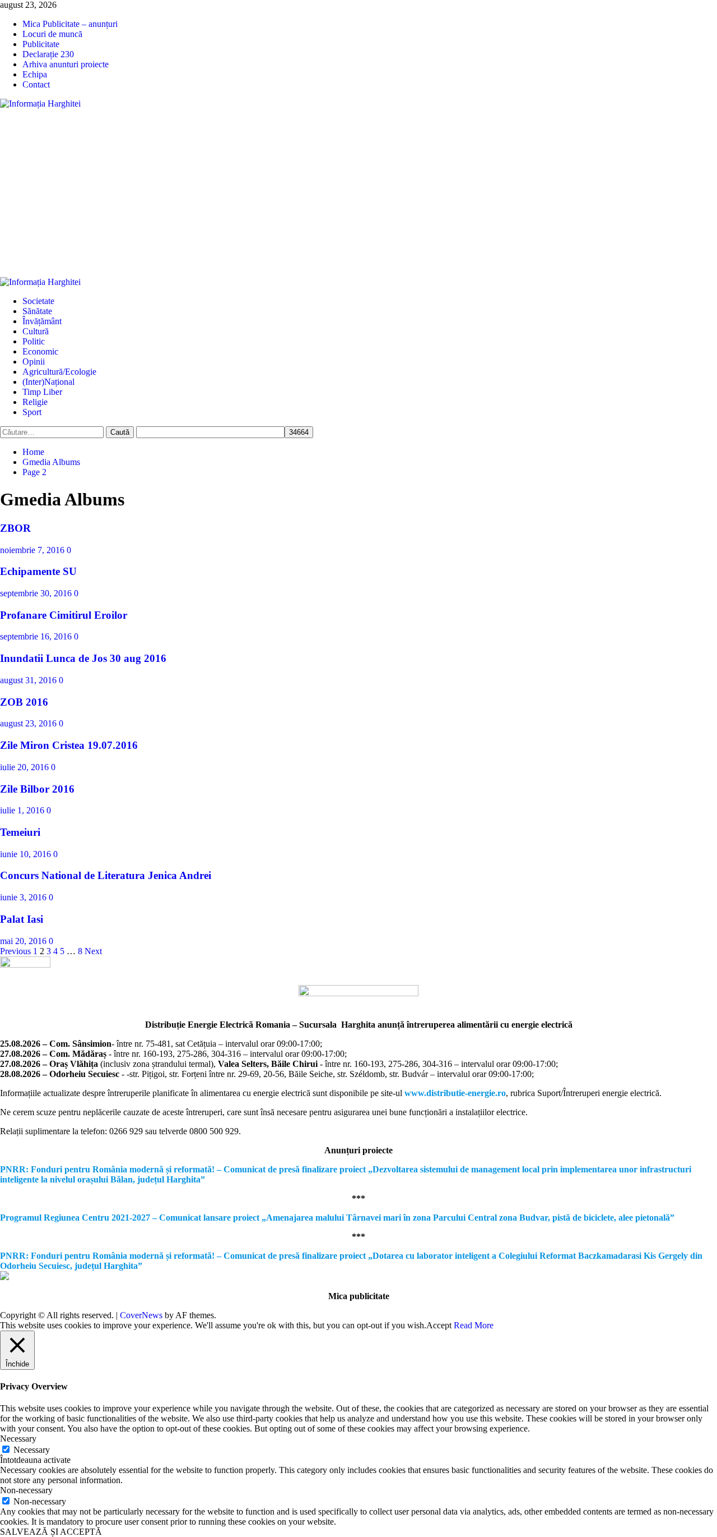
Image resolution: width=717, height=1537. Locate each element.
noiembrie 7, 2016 (33, 550)
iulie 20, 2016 (25, 767)
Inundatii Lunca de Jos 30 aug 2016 (83, 658)
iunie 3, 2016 (24, 897)
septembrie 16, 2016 (37, 636)
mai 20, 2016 (24, 941)
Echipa (34, 74)
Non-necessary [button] (26, 1490)
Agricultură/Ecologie (59, 371)
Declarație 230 (48, 54)
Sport (31, 412)
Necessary (31, 1450)
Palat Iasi (21, 919)
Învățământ (42, 321)
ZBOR (15, 528)
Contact (36, 84)
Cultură (35, 331)
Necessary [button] (18, 1438)
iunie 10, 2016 (26, 854)
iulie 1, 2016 (23, 810)
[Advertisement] (358, 192)
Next (93, 951)
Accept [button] (438, 1325)
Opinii (33, 361)
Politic (33, 341)
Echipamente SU (38, 571)
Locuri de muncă (52, 34)
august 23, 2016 (29, 723)
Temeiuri (20, 832)
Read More (473, 1325)
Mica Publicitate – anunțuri (70, 24)
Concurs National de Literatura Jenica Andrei (105, 875)
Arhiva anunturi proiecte (65, 64)
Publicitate (40, 44)
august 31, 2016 (29, 680)
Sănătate (37, 311)
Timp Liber (42, 392)
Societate (38, 301)
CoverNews (141, 1315)
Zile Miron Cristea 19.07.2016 (69, 745)
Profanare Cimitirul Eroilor (63, 615)
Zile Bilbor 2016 (37, 789)
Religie (35, 402)
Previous (15, 951)
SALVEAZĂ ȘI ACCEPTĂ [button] (51, 1531)
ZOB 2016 (24, 702)
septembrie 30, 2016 (37, 593)
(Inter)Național (48, 381)
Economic (40, 351)
